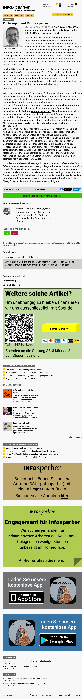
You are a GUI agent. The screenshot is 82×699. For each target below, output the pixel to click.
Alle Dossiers (74, 437)
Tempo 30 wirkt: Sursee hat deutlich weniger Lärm (25, 683)
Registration (70, 6)
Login (72, 4)
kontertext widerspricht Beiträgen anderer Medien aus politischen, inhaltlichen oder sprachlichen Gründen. (25, 429)
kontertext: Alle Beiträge (23, 423)
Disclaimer (68, 695)
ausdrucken (41, 189)
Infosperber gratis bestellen (63, 14)
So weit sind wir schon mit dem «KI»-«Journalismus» (27, 372)
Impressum (78, 695)
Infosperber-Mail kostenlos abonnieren (42, 695)
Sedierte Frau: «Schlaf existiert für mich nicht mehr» (26, 666)
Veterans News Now (41, 110)
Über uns (19, 15)
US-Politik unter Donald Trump (25, 408)
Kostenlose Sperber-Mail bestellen (42, 196)
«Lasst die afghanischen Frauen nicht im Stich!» (25, 457)
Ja (7, 233)
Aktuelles (8, 15)
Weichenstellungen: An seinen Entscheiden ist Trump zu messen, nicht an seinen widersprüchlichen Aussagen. (25, 414)
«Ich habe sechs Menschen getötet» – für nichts (25, 369)
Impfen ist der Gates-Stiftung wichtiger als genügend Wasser (30, 375)
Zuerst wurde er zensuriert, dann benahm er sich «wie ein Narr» (31, 451)
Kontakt (60, 695)
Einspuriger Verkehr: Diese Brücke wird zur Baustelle (26, 678)
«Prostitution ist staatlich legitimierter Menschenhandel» (28, 661)
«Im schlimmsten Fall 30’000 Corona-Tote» (23, 448)
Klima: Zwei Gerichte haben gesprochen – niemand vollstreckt (31, 454)
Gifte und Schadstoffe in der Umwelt (24, 391)
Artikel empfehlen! (13, 189)
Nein (14, 233)
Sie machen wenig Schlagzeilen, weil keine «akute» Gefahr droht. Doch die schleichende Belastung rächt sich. (26, 398)
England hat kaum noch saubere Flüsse (22, 378)
